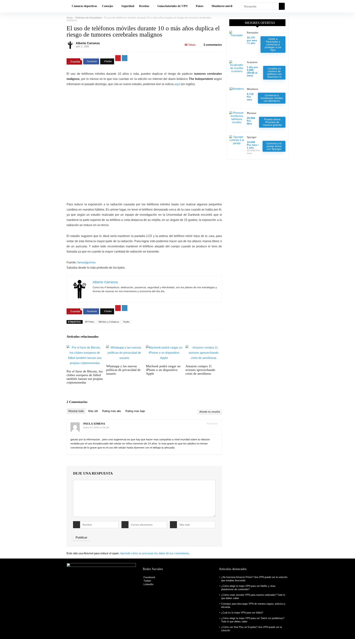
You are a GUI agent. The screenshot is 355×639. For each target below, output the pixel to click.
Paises (199, 6)
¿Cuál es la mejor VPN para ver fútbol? (242, 612)
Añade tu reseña (209, 411)
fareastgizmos (86, 262)
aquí (177, 84)
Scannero (252, 62)
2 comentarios (213, 44)
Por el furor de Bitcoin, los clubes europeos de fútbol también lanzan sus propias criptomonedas (85, 376)
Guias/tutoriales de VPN (172, 6)
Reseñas (144, 6)
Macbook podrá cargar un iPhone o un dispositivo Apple (163, 369)
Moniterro (252, 89)
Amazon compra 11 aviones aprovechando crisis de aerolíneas (200, 369)
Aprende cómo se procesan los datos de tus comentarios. (155, 553)
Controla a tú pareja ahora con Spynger (274, 146)
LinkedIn (148, 584)
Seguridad (127, 6)
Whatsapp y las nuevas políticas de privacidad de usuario (123, 369)
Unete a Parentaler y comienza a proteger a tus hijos (273, 44)
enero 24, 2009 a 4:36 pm (96, 427)
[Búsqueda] (282, 6)
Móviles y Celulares (109, 322)
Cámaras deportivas (84, 6)
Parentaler (252, 32)
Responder (212, 423)
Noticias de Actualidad (88, 17)
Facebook (149, 577)
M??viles (89, 322)
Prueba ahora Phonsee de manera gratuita (272, 122)
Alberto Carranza (88, 43)
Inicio (70, 17)
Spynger (251, 137)
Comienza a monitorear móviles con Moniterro (272, 98)
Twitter (147, 580)
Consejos (107, 6)
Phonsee (251, 113)
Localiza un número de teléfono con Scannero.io (274, 72)
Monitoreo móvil (222, 6)
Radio (126, 322)
